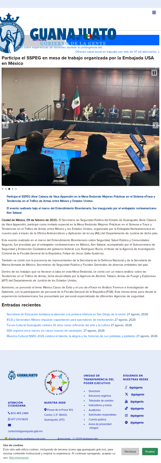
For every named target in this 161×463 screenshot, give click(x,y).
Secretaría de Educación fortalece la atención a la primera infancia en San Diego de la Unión (66, 314)
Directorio (94, 391)
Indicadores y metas (100, 405)
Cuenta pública (97, 419)
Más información (19, 457)
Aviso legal (64, 439)
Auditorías (94, 410)
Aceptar (150, 451)
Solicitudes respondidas (102, 414)
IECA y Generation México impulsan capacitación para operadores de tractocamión (60, 319)
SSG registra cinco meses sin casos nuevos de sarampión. (45, 330)
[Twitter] (69, 38)
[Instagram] (76, 38)
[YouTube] (82, 38)
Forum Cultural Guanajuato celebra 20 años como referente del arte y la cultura (58, 325)
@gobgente (136, 387)
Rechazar (130, 451)
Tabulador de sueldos (100, 400)
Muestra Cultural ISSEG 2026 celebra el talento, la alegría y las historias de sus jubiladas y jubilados (71, 336)
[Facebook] (63, 38)
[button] (5, 125)
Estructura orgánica (99, 396)
